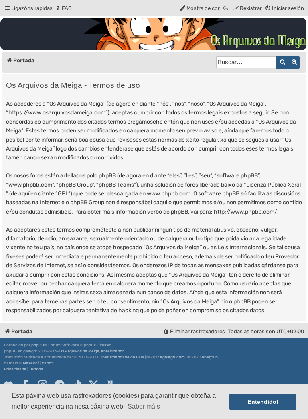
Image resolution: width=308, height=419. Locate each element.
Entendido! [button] (263, 402)
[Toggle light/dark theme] (226, 8)
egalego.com (172, 357)
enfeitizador (112, 351)
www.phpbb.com (168, 193)
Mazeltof (31, 363)
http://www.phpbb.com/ (245, 211)
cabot (47, 363)
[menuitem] (63, 8)
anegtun (210, 357)
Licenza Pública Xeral (273, 184)
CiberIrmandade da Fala (121, 357)
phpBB (37, 345)
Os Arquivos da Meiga (79, 351)
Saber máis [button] (144, 406)
